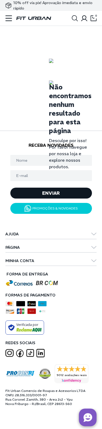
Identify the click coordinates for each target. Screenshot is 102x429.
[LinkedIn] (40, 353)
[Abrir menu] (8, 18)
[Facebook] (20, 353)
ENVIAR (51, 193)
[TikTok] (30, 353)
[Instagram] (9, 353)
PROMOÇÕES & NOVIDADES (55, 208)
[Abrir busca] (75, 18)
